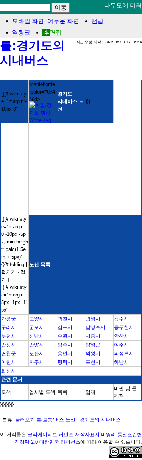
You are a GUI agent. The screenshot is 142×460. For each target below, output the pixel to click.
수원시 (65, 336)
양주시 (65, 345)
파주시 (36, 362)
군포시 (36, 327)
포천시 (93, 362)
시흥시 (93, 336)
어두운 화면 (63, 21)
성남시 (36, 336)
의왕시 (93, 353)
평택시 (65, 362)
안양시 (36, 345)
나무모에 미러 (123, 5)
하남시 (121, 362)
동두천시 (124, 327)
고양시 (36, 318)
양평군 (93, 345)
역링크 (21, 32)
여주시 (121, 345)
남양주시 (95, 327)
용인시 (65, 353)
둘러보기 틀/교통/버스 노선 (45, 420)
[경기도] (42, 120)
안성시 (8, 345)
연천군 (8, 353)
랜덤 (97, 21)
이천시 (8, 362)
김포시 (65, 327)
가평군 (8, 318)
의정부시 (124, 353)
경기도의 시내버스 (100, 420)
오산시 (36, 353)
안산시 (121, 336)
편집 (56, 32)
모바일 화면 (28, 21)
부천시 (8, 336)
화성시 (8, 371)
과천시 (65, 318)
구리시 (8, 327)
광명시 (93, 318)
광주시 (121, 318)
